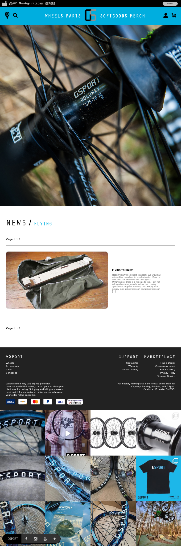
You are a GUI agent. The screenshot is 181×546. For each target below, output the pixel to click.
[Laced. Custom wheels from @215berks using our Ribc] (22, 523)
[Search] (15, 15)
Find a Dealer (167, 363)
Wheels (54, 15)
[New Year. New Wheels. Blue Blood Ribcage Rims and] (113, 523)
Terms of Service (166, 376)
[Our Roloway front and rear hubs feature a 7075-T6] (158, 433)
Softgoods (114, 15)
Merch (137, 15)
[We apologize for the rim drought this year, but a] (22, 433)
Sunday (146, 386)
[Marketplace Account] (165, 15)
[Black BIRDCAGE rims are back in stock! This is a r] (22, 478)
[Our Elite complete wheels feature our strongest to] (113, 433)
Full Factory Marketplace (131, 383)
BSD (171, 389)
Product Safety (130, 369)
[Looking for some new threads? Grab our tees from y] (158, 478)
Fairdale (156, 386)
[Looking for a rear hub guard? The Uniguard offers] (67, 523)
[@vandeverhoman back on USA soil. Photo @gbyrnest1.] (158, 523)
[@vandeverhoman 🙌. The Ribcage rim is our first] (67, 433)
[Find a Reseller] (7, 15)
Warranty (133, 366)
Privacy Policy (167, 372)
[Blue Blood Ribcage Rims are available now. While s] (67, 478)
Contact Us (132, 363)
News (16, 222)
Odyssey (135, 386)
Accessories (12, 366)
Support (170, 3)
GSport (14, 356)
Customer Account (165, 366)
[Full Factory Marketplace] (5, 3)
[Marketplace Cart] (174, 15)
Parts (73, 15)
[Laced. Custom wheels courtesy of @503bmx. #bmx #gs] (113, 478)
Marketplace (159, 356)
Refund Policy (167, 369)
